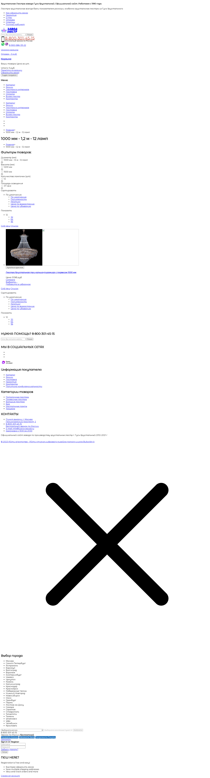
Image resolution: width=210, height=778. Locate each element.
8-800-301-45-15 (20, 37)
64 (12, 219)
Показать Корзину (9, 737)
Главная (10, 130)
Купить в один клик (15, 267)
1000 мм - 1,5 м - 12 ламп (16, 160)
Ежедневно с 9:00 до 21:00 (19, 431)
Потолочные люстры (17, 397)
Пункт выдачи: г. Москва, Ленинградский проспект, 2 (21, 420)
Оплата (10, 94)
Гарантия (11, 382)
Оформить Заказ (27, 737)
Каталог (10, 85)
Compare (10, 280)
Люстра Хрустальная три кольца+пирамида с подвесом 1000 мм (41, 272)
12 (5, 179)
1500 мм (8, 172)
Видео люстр (13, 96)
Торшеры (10, 409)
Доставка (11, 92)
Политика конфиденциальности (24, 386)
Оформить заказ (10, 72)
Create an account (10, 776)
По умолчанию (18, 197)
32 (12, 217)
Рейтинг (16, 202)
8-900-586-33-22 (17, 45)
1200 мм (8, 167)
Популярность (19, 199)
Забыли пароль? (9, 749)
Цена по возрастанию (23, 204)
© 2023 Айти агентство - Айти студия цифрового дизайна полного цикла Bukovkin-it (48, 442)
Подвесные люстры (16, 399)
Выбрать (78, 730)
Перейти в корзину (11, 70)
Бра (8, 404)
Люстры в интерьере (17, 89)
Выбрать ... (11, 282)
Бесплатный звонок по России (22, 426)
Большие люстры (15, 402)
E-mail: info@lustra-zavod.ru (20, 428)
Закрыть (6, 739)
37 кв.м (7, 186)
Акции (9, 87)
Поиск (29, 35)
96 (12, 222)
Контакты (12, 99)
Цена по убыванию (21, 206)
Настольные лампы (16, 406)
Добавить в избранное (18, 284)
